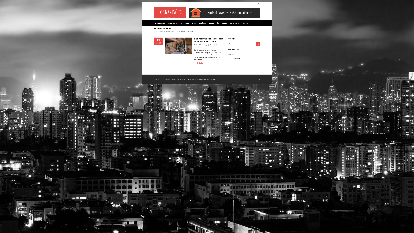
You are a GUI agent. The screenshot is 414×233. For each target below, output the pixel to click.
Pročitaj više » (199, 63)
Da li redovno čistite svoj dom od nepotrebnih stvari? (208, 40)
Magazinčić (160, 23)
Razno (245, 23)
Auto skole (231, 54)
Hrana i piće (214, 23)
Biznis (224, 23)
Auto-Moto (235, 23)
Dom (194, 23)
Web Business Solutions (185, 79)
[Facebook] (258, 3)
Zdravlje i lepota (175, 23)
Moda (187, 23)
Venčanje (202, 23)
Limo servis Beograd (235, 58)
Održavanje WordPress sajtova (204, 79)
